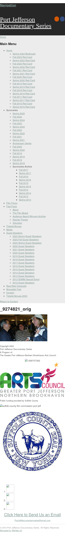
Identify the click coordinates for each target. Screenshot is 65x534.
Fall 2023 (17, 123)
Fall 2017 (23, 169)
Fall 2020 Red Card (22, 77)
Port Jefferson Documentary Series (25, 22)
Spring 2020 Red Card (24, 80)
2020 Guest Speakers (23, 252)
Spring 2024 (19, 120)
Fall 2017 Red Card (22, 96)
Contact (10, 292)
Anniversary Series (22, 143)
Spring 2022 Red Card (24, 67)
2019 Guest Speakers (23, 256)
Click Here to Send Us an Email (32, 514)
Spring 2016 (25, 179)
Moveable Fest (13, 289)
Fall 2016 (23, 176)
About (15, 209)
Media (9, 229)
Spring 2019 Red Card (24, 86)
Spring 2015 (25, 186)
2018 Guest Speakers (23, 259)
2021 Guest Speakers (23, 249)
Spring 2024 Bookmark (24, 53)
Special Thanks (20, 219)
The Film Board (20, 213)
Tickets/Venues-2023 (16, 295)
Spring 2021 (19, 140)
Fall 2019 (17, 153)
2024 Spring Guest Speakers (27, 236)
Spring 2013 (25, 199)
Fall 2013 (23, 196)
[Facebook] (62, 18)
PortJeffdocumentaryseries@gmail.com (32, 520)
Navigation (8, 5)
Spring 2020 (19, 150)
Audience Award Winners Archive (29, 216)
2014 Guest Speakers (23, 272)
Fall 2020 (17, 146)
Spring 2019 (19, 156)
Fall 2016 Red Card (22, 103)
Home (9, 50)
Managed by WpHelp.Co (11, 530)
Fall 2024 (17, 116)
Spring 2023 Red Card (24, 60)
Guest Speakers (14, 232)
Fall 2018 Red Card (22, 90)
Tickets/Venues (13, 226)
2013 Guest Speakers (23, 276)
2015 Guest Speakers (23, 269)
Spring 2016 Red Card (24, 106)
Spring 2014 (25, 193)
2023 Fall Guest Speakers (26, 239)
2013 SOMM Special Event (26, 279)
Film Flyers (11, 203)
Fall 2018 (17, 159)
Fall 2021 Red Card (22, 70)
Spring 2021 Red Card (24, 73)
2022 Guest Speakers (23, 246)
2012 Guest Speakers (23, 282)
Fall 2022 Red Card (22, 63)
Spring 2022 (19, 133)
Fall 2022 (17, 130)
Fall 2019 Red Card (22, 83)
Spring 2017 (25, 173)
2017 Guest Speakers (23, 262)
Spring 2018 (19, 163)
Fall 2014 (23, 189)
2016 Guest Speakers (23, 266)
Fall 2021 (17, 136)
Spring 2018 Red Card (24, 93)
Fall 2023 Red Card (22, 57)
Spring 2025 (19, 113)
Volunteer (17, 223)
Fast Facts (11, 206)
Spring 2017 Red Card (24, 100)
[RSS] (56, 18)
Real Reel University (16, 286)
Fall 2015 (23, 183)
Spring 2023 (19, 126)
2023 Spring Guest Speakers (27, 242)
